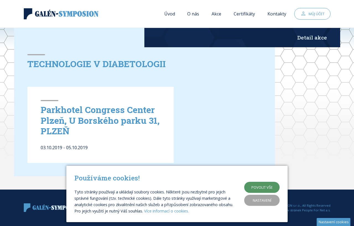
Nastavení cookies (334, 221)
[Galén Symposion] (62, 14)
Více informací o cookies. (166, 211)
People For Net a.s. (316, 210)
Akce (216, 14)
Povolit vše (262, 187)
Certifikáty (244, 14)
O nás (193, 14)
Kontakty (276, 14)
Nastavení (262, 200)
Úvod (169, 14)
